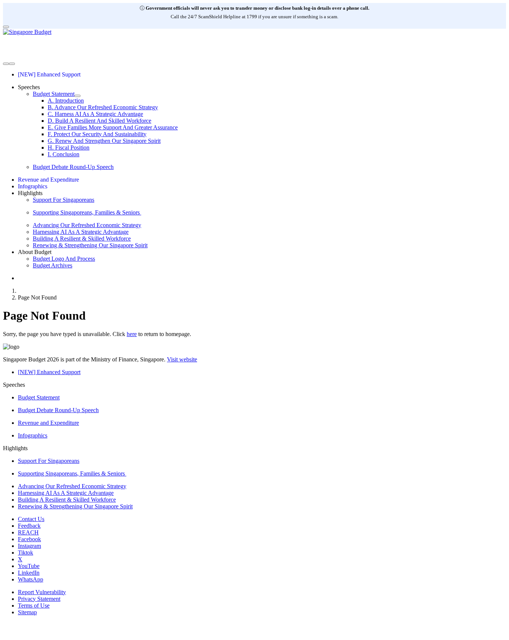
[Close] (6, 27)
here (132, 334)
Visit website (182, 359)
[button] (29, 87)
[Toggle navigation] (6, 64)
